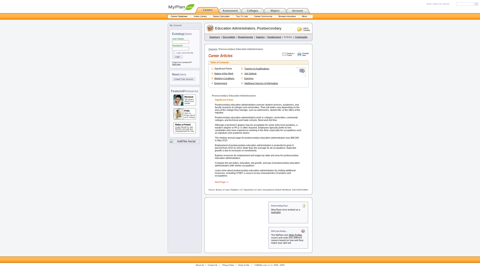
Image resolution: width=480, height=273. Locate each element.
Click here (176, 64)
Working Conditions (224, 78)
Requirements (245, 37)
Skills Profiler (295, 235)
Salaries (260, 37)
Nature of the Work (223, 73)
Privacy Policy (228, 265)
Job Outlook (250, 73)
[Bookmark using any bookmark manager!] (185, 142)
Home (429, 4)
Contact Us (212, 265)
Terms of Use (243, 265)
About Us (437, 4)
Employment (274, 37)
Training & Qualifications (256, 68)
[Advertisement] (237, 225)
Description (229, 37)
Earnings (249, 78)
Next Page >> (222, 182)
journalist (275, 212)
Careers (212, 49)
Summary (214, 37)
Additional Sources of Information (261, 83)
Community (301, 37)
